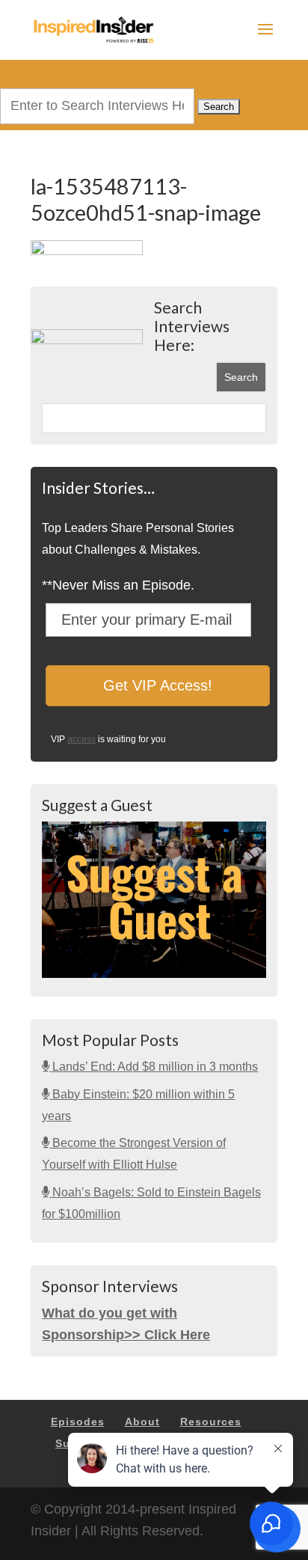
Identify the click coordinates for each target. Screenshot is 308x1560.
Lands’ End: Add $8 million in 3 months (153, 1066)
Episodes (78, 1422)
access (81, 739)
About (142, 1422)
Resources (210, 1422)
